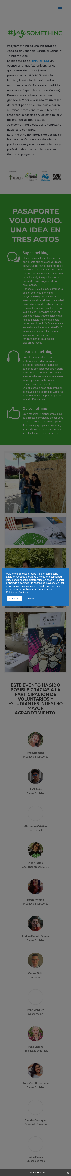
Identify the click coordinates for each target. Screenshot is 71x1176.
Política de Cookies (17, 592)
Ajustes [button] (30, 598)
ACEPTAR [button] (14, 598)
